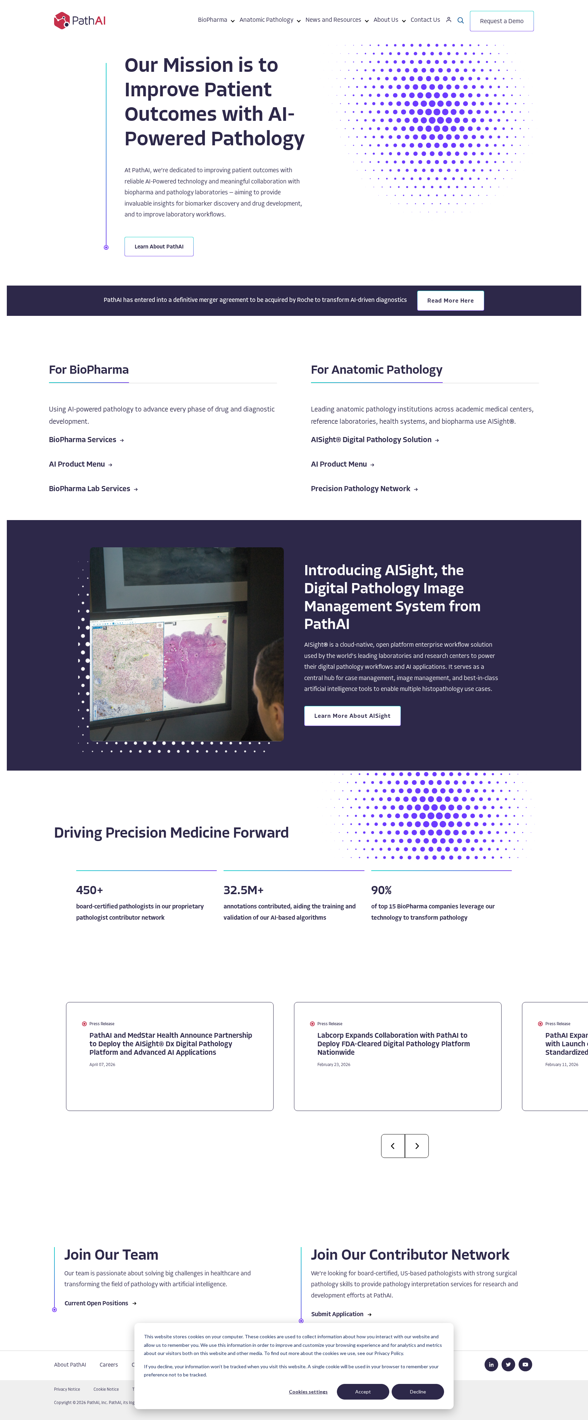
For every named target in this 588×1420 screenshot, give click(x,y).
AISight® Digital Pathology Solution (371, 440)
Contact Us (425, 20)
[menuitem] (212, 21)
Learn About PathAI (159, 247)
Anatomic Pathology (266, 20)
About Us (386, 20)
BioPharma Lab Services (89, 489)
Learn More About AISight (352, 716)
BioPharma (212, 20)
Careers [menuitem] (109, 1365)
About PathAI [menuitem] (70, 1365)
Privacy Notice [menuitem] (67, 1390)
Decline (418, 1391)
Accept (363, 1391)
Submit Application (337, 1315)
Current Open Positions (96, 1304)
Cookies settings (308, 1391)
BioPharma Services (82, 440)
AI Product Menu (77, 465)
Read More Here (450, 301)
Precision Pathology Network (360, 489)
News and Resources (333, 20)
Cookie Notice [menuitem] (106, 1390)
